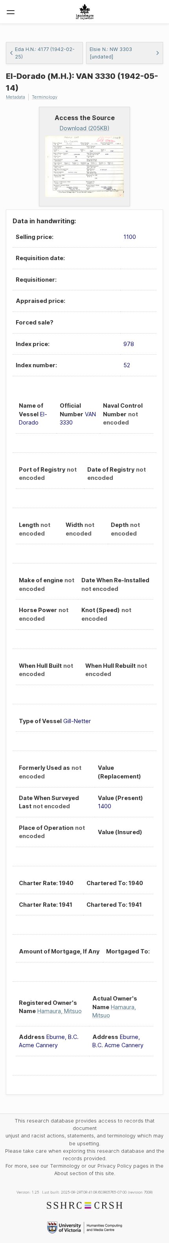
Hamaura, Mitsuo (59, 1011)
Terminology (44, 97)
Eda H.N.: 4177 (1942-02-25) (45, 53)
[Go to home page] (85, 12)
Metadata (15, 97)
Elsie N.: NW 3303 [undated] (111, 53)
